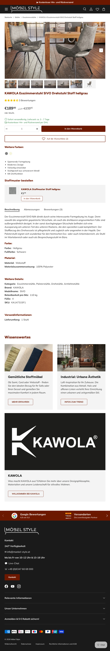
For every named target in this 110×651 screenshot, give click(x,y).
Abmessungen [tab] (32, 209)
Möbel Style (15, 639)
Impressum (40, 644)
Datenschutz (26, 644)
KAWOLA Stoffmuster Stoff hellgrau (40, 189)
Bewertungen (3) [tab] (53, 209)
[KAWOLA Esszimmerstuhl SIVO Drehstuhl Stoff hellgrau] (6, 153)
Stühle (17, 17)
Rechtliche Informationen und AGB (63, 644)
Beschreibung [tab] (12, 209)
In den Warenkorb (73, 128)
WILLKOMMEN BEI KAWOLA (26, 493)
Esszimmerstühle (29, 17)
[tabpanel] (55, 271)
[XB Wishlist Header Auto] (97, 9)
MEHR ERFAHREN (20, 402)
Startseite (8, 17)
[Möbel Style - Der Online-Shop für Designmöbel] (26, 9)
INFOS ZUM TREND (74, 402)
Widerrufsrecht (10, 644)
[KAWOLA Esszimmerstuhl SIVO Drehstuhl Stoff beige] (10, 153)
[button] (104, 9)
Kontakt (12, 577)
